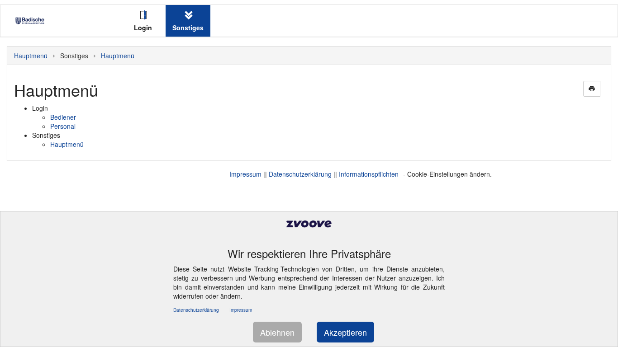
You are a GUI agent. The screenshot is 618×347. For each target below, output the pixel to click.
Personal (63, 126)
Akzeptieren (345, 332)
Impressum (245, 173)
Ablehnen (277, 332)
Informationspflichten (369, 173)
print (591, 88)
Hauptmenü (31, 55)
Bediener (63, 117)
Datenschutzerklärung (300, 173)
